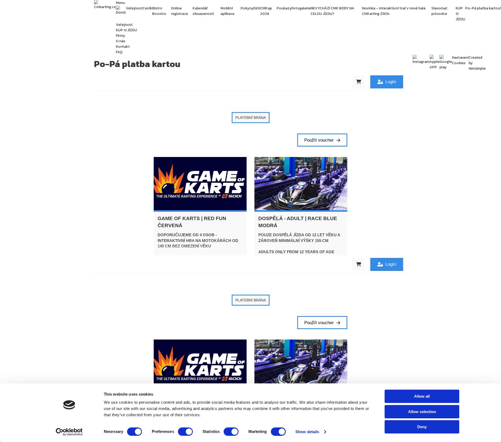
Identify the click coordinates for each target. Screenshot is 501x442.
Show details (307, 431)
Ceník (147, 8)
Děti (256, 8)
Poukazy (284, 8)
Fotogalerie (301, 8)
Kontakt (123, 46)
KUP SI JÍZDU (460, 13)
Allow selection (422, 411)
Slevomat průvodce (439, 10)
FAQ (119, 52)
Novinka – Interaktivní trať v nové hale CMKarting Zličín (394, 10)
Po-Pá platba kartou (482, 8)
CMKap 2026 (266, 10)
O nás (120, 41)
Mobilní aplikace (227, 10)
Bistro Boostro (159, 10)
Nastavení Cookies (460, 60)
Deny (422, 427)
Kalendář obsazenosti (203, 10)
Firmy (120, 35)
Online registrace (179, 10)
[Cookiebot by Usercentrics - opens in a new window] (69, 432)
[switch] (185, 431)
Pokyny (247, 8)
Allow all (422, 396)
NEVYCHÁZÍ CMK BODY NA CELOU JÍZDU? (332, 10)
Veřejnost (134, 8)
